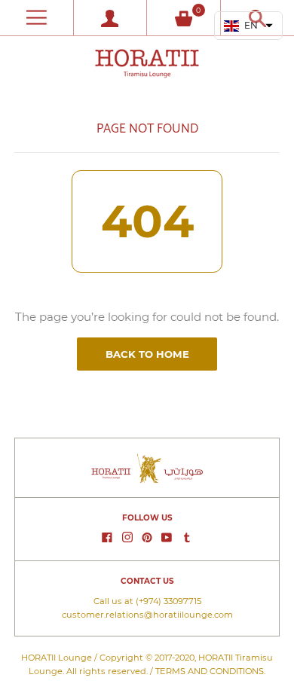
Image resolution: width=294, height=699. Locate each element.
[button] (249, 25)
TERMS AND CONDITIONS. (210, 671)
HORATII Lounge (56, 657)
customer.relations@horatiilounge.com (147, 614)
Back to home (147, 354)
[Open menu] (36, 17)
